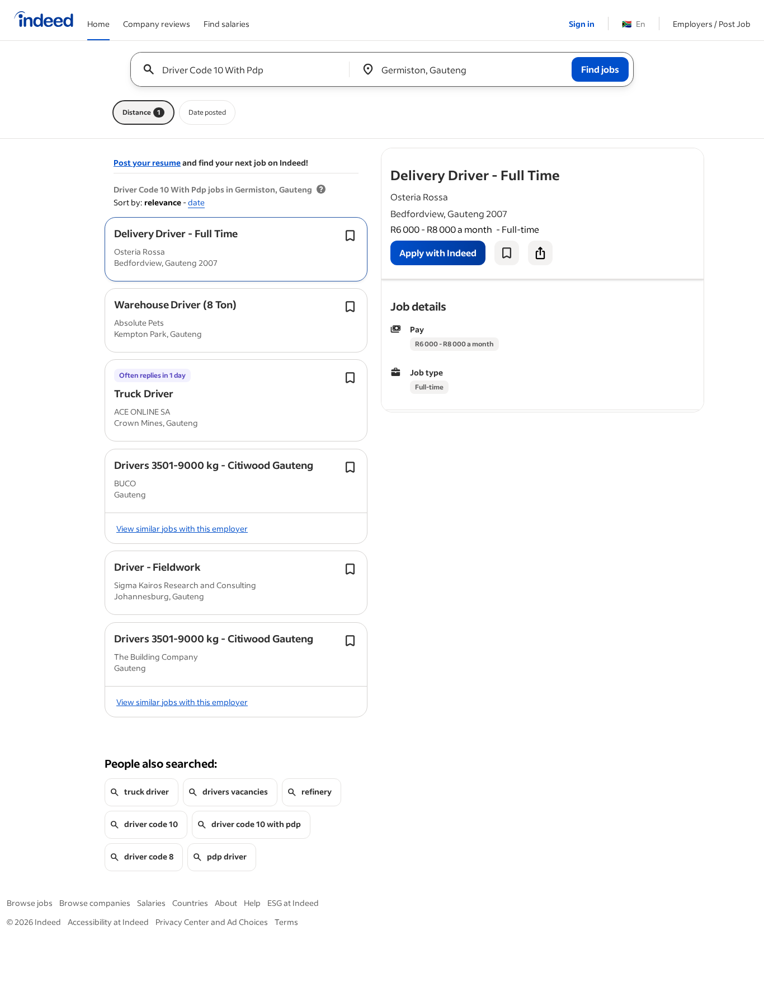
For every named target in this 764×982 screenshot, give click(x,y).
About (226, 903)
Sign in (582, 23)
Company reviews (156, 23)
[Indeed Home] (43, 20)
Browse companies (94, 903)
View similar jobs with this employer (182, 528)
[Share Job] (540, 253)
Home (98, 23)
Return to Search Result (630, 155)
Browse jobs (30, 903)
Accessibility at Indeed (108, 922)
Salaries (151, 903)
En (633, 23)
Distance (141, 112)
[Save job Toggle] (350, 235)
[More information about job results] (321, 189)
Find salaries (226, 23)
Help (252, 903)
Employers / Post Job (712, 23)
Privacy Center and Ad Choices (211, 922)
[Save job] (506, 253)
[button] (176, 233)
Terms (286, 922)
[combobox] (244, 69)
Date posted (207, 112)
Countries (190, 903)
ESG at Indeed (293, 903)
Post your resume (147, 162)
